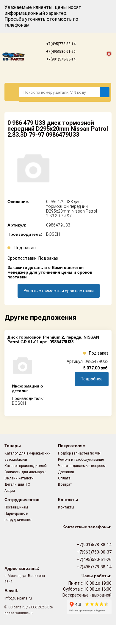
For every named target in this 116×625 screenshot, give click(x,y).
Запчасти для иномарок (25, 472)
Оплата (64, 478)
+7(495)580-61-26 (60, 52)
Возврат (65, 484)
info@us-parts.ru (18, 598)
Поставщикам (16, 507)
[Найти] (104, 92)
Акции (9, 491)
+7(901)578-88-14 (60, 59)
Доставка (66, 472)
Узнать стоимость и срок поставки (58, 290)
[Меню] (11, 92)
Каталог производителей (25, 466)
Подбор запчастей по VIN (79, 453)
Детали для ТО (17, 484)
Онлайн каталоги (19, 478)
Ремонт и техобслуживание (81, 459)
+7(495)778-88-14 (60, 44)
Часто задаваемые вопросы (82, 466)
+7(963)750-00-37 (94, 552)
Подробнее (92, 379)
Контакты (66, 507)
